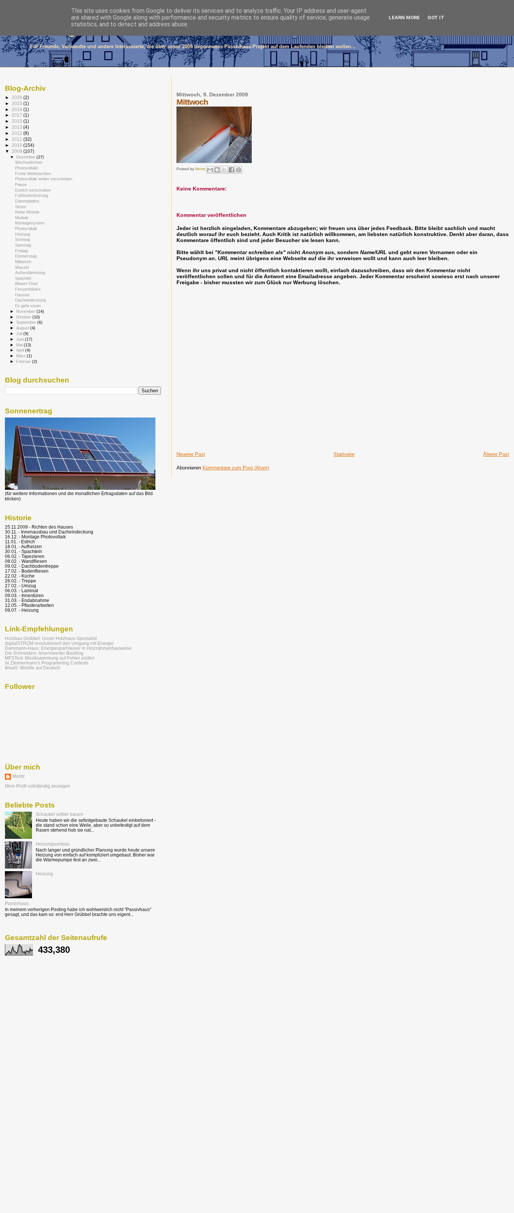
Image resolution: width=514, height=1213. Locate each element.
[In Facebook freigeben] (231, 170)
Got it (435, 17)
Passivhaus (17, 903)
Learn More (404, 17)
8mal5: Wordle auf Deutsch (32, 667)
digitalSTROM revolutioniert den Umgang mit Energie (59, 643)
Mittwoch (23, 261)
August (23, 328)
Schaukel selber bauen (59, 814)
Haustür (22, 295)
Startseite (343, 454)
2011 (17, 139)
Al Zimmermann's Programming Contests (46, 662)
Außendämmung (30, 272)
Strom (20, 206)
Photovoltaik (26, 228)
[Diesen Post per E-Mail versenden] (210, 170)
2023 (17, 103)
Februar (24, 361)
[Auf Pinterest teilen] (238, 170)
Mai (20, 345)
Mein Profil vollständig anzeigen (37, 786)
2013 (17, 127)
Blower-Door (26, 283)
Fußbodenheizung (31, 195)
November (26, 311)
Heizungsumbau (53, 843)
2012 (17, 133)
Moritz (18, 776)
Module (21, 217)
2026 (17, 97)
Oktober (24, 317)
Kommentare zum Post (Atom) (235, 468)
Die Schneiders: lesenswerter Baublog (44, 653)
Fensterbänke (28, 289)
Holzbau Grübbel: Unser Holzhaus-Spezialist (51, 638)
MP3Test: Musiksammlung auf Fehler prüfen (49, 657)
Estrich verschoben (33, 190)
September (26, 322)
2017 (17, 115)
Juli (19, 333)
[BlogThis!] (217, 170)
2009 (17, 151)
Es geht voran (28, 305)
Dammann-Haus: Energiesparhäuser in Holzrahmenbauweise (68, 648)
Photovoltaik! (26, 168)
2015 (17, 121)
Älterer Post (496, 454)
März (21, 356)
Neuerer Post (190, 454)
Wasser (22, 267)
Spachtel (23, 278)
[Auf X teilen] (224, 170)
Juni (20, 339)
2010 (17, 145)
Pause (21, 184)
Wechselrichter (29, 162)
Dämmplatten (27, 201)
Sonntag (22, 239)
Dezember (26, 157)
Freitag (21, 250)
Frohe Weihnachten (33, 173)
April (20, 350)
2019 (17, 109)
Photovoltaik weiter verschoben (43, 179)
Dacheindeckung (30, 300)
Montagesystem (29, 223)
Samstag (23, 245)
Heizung (22, 234)
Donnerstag (25, 256)
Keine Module (27, 212)
